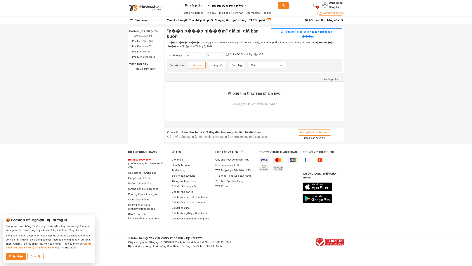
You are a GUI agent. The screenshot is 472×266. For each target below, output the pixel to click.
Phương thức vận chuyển (143, 194)
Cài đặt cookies (181, 207)
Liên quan (197, 65)
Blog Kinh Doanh (181, 164)
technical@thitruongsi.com (143, 217)
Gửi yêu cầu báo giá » (314, 132)
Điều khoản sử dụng (183, 175)
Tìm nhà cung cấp (309, 34)
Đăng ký (334, 7)
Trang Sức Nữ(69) (142, 36)
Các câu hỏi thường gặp (142, 172)
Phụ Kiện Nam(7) (141, 46)
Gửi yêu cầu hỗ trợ (139, 178)
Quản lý (35, 256)
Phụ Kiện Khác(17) (142, 41)
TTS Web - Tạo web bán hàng (233, 175)
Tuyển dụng (178, 170)
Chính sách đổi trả (139, 199)
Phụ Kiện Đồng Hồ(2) (143, 56)
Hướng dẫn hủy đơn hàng (143, 188)
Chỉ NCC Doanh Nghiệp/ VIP (246, 54)
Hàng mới (217, 65)
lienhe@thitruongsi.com (142, 208)
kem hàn (238, 12)
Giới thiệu (177, 159)
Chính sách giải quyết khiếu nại (190, 213)
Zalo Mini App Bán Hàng (229, 181)
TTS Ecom (221, 186)
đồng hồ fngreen (194, 12)
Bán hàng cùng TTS (332, 13)
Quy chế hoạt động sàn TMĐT (233, 159)
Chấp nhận (16, 256)
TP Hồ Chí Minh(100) (143, 68)
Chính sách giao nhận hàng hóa (190, 218)
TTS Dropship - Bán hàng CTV (233, 170)
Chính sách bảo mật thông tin (189, 202)
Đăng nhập (336, 2)
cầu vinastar (253, 12)
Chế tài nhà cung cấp (184, 186)
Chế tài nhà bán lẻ (182, 191)
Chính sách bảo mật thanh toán (190, 197)
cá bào (268, 12)
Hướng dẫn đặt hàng (140, 183)
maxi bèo (224, 12)
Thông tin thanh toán (184, 181)
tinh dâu (211, 12)
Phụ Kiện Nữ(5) (141, 51)
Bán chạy (237, 65)
